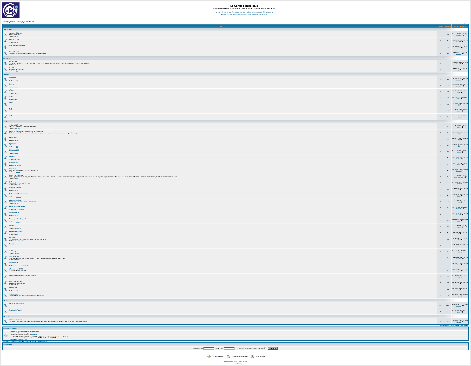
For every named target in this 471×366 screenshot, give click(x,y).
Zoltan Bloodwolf (458, 177)
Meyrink (459, 322)
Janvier (11, 84)
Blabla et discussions (16, 304)
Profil (224, 14)
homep (18, 159)
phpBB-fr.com (239, 363)
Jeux (5, 121)
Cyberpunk (13, 144)
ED (17, 80)
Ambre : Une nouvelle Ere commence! (22, 275)
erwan (458, 92)
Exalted (11, 156)
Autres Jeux (13, 294)
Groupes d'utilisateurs (255, 12)
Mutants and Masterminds (18, 194)
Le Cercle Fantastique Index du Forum (15, 23)
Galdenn (458, 258)
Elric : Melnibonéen (15, 281)
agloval (459, 152)
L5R (10, 181)
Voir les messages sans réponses (459, 23)
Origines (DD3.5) (15, 200)
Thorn (11, 250)
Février (11, 90)
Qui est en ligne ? (10, 329)
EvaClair (35, 334)
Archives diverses (15, 320)
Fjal (17, 36)
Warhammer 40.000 (16, 269)
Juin (10, 115)
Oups (458, 47)
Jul (458, 70)
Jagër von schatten (16, 175)
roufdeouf (458, 54)
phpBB (231, 361)
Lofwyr (459, 111)
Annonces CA (14, 39)
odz (459, 289)
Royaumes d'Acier (15, 231)
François (18, 165)
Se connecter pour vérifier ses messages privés (243, 14)
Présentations (14, 52)
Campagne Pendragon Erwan (19, 219)
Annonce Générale (15, 33)
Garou (458, 264)
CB (459, 104)
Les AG (11, 68)
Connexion (264, 14)
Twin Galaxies (14, 256)
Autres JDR (13, 288)
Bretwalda (459, 171)
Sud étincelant (14, 244)
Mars (11, 96)
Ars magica (13, 137)
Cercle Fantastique (11, 29)
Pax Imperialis (14, 213)
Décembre (13, 78)
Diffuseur (458, 164)
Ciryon (458, 196)
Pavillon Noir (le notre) (17, 206)
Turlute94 (458, 41)
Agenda (6, 74)
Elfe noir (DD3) (14, 150)
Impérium (12, 169)
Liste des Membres (240, 12)
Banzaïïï (458, 208)
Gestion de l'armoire (16, 310)
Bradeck (458, 35)
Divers (5, 300)
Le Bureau (7, 58)
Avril (11, 103)
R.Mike (18, 259)
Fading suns (13, 162)
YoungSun (459, 158)
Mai (10, 109)
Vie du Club (13, 62)
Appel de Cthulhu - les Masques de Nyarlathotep (26, 131)
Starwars (12, 238)
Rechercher (227, 12)
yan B (458, 98)
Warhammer (13, 263)
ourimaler (458, 86)
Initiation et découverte (17, 45)
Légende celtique (15, 188)
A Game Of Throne (15, 125)
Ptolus (11, 225)
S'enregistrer (269, 12)
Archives (6, 316)
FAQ (219, 12)
